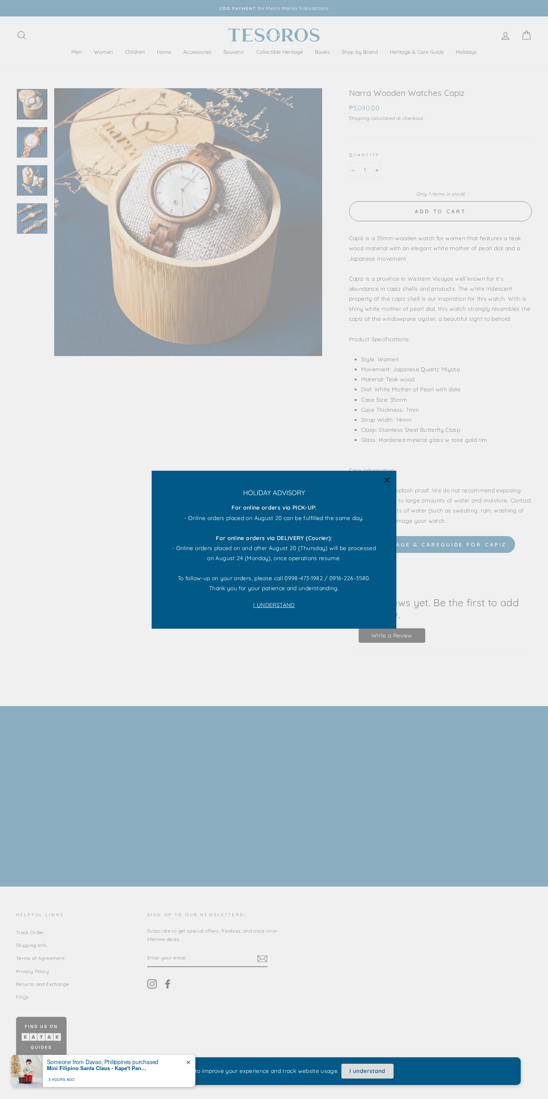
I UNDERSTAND (273, 604)
